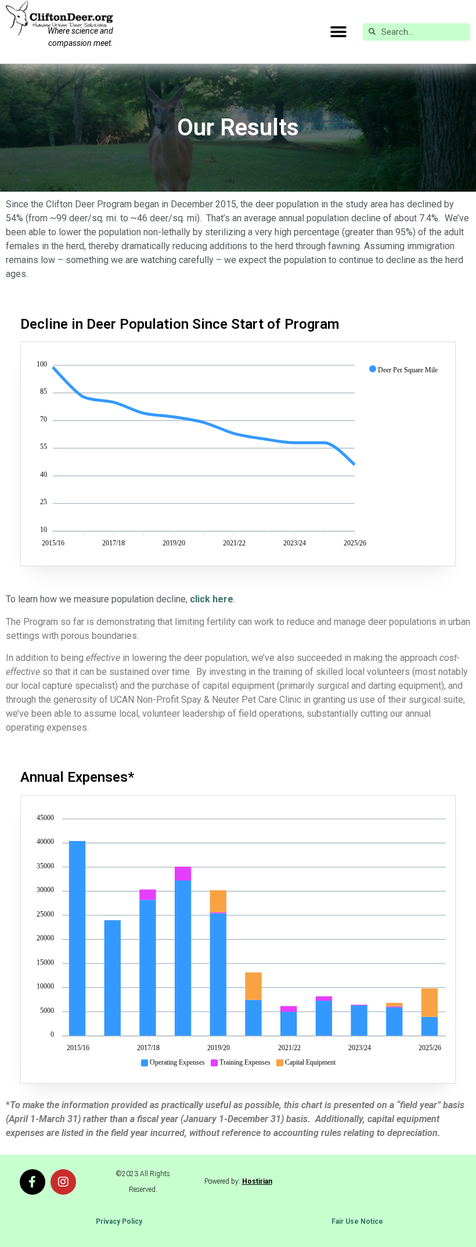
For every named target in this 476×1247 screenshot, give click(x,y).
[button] (338, 32)
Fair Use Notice (357, 1221)
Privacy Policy (119, 1221)
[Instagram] (63, 1182)
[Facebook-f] (32, 1182)
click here (210, 599)
